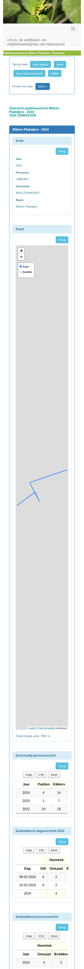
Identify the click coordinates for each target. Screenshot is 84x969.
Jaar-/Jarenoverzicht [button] (29, 73)
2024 (41, 86)
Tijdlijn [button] (55, 73)
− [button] (21, 256)
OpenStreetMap (47, 728)
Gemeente (23, 186)
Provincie (22, 172)
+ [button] (21, 250)
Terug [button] (62, 151)
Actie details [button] (40, 64)
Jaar (19, 158)
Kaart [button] (59, 64)
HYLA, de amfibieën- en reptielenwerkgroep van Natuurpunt (36, 41)
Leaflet (31, 728)
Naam (19, 200)
